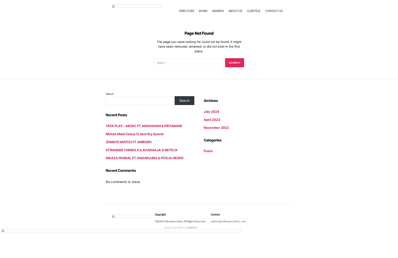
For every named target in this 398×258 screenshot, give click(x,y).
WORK (203, 11)
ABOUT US (235, 11)
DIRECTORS (186, 11)
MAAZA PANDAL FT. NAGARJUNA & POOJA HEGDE (144, 158)
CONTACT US (273, 11)
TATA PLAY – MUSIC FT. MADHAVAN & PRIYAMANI (144, 126)
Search (109, 93)
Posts (208, 151)
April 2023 (212, 120)
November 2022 (216, 128)
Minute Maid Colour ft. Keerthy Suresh (135, 134)
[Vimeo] (282, 222)
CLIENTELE (254, 11)
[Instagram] (265, 222)
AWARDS (218, 11)
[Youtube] (256, 222)
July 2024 (211, 112)
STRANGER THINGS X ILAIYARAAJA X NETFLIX (142, 150)
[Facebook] (273, 222)
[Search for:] (188, 63)
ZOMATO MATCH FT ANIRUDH (129, 142)
